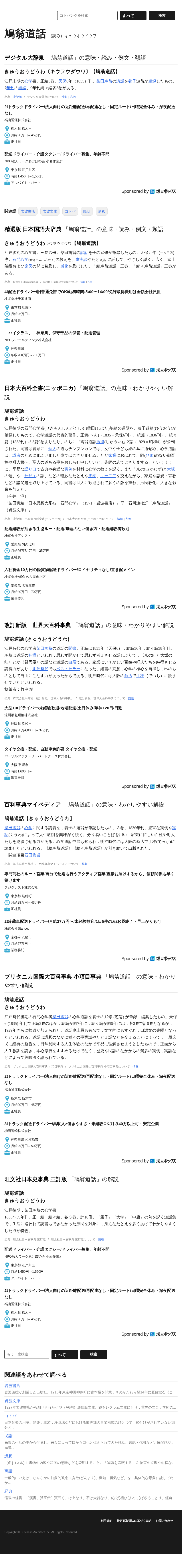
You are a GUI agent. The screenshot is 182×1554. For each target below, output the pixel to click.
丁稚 (140, 675)
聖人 (52, 448)
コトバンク (26, 15)
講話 (120, 81)
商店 (128, 675)
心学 (28, 81)
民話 (86, 211)
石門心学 (20, 259)
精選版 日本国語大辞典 (32, 229)
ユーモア (108, 476)
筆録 (152, 81)
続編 (22, 88)
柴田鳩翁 (104, 81)
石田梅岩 (32, 855)
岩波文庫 (50, 211)
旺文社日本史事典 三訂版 (35, 1179)
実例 (68, 469)
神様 (32, 655)
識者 (16, 455)
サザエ (30, 476)
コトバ (70, 211)
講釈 (101, 211)
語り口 (30, 469)
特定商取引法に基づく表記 (134, 1520)
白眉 (72, 662)
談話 (84, 252)
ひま (150, 455)
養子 (132, 81)
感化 (64, 266)
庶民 (28, 266)
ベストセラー (68, 669)
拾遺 (100, 442)
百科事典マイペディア (32, 804)
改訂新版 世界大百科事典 (37, 625)
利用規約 (106, 1520)
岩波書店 (28, 211)
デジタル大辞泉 (24, 57)
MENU (8, 4)
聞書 (72, 648)
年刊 (10, 88)
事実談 (81, 259)
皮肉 (92, 476)
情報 (64, 97)
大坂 (171, 469)
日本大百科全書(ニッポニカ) (40, 388)
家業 (112, 455)
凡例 (73, 97)
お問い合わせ (164, 1520)
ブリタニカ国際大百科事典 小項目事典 (52, 976)
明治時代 (40, 669)
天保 (62, 81)
